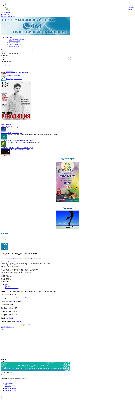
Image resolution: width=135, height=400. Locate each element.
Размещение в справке (16, 39)
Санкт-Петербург (10, 64)
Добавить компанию (8, 16)
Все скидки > (5, 155)
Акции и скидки (6, 124)
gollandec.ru (19, 321)
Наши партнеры (10, 390)
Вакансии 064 (13, 42)
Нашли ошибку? (10, 388)
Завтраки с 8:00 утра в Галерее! (11, 133)
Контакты (131, 9)
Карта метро (5, 14)
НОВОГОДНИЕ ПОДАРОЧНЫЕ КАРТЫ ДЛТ (17, 148)
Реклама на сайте (14, 41)
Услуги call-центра (15, 44)
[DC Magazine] (16, 119)
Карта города (5, 12)
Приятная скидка (6, 126)
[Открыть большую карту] (1, 399)
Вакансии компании (11, 288)
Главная (131, 5)
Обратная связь (10, 385)
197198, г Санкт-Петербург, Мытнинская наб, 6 (7, 328)
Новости (8, 286)
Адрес (7, 284)
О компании (9, 383)
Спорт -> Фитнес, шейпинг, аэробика (32, 258)
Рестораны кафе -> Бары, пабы (14, 258)
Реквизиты (8, 387)
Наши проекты (14, 46)
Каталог (131, 7)
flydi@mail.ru (10, 318)
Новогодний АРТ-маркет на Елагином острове (17, 140)
